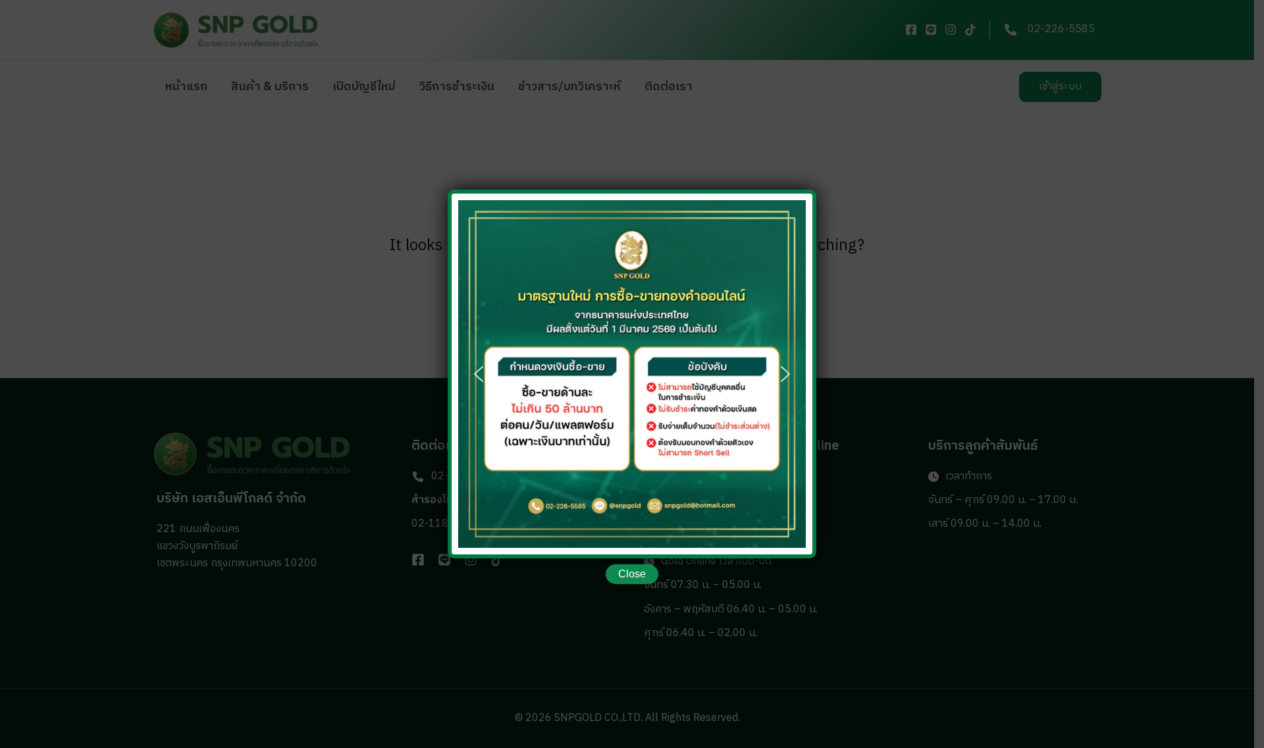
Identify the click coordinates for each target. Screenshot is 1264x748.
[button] (478, 374)
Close (632, 573)
